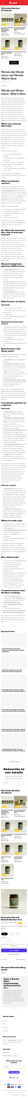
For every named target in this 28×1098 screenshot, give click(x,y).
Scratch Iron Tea (20, 51)
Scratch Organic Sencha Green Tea (7, 53)
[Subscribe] (23, 783)
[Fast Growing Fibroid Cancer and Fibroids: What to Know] (14, 640)
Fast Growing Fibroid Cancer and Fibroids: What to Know (13, 650)
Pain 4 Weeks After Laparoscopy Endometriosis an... (12, 983)
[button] (3, 2)
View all (14, 62)
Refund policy (23, 1090)
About (4, 1024)
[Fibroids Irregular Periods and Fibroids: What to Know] (14, 701)
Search (5, 1020)
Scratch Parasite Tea (7, 879)
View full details (20, 959)
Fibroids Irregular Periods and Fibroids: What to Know (13, 710)
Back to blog (15, 761)
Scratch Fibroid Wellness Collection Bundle (7, 29)
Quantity (3, 937)
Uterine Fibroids (16, 596)
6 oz (17, 933)
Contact (5, 1030)
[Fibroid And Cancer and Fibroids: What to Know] (14, 661)
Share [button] (4, 85)
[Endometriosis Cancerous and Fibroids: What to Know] (14, 681)
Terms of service (18, 1092)
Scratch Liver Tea (6, 857)
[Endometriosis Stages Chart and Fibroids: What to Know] (14, 721)
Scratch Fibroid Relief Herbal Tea (20, 29)
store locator (12, 1040)
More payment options (14, 954)
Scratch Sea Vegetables (18, 857)
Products (5, 1027)
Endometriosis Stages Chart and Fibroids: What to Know (13, 730)
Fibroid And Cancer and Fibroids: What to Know (12, 670)
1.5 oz (4, 933)
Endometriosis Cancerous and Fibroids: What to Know (13, 690)
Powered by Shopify (13, 1090)
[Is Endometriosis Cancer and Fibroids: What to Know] (14, 741)
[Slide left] (10, 1010)
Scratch (7, 1090)
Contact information (14, 1094)
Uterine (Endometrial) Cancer (11, 602)
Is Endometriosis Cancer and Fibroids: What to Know (13, 749)
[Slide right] (17, 1010)
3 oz (11, 933)
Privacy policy (10, 1092)
